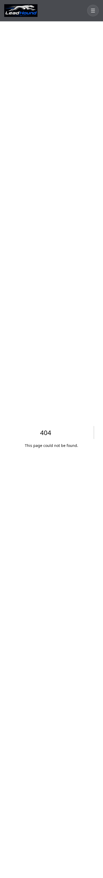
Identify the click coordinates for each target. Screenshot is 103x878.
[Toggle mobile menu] (93, 10)
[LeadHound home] (21, 10)
